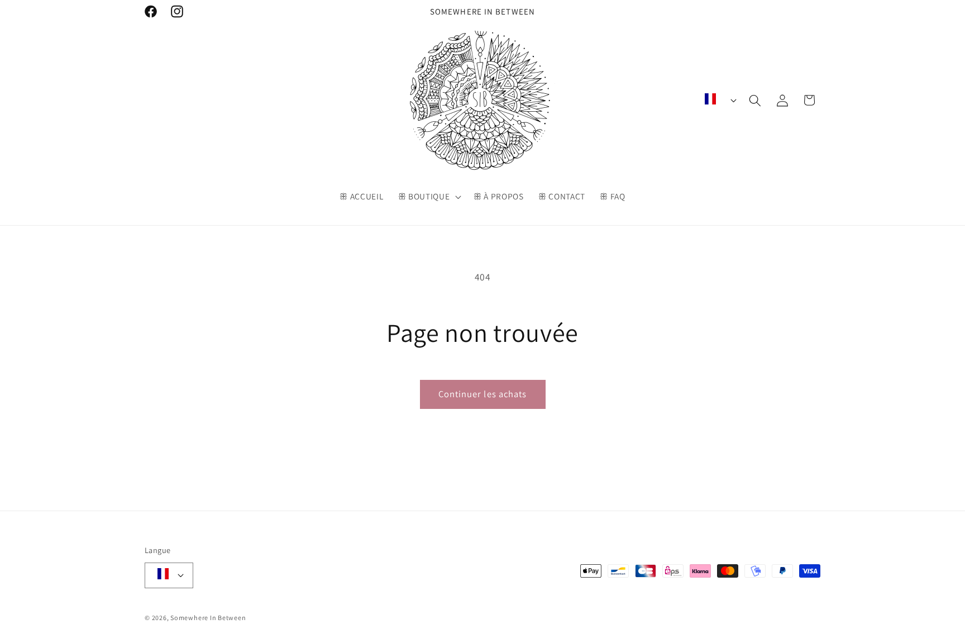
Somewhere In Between (208, 617)
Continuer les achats (482, 394)
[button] (428, 196)
